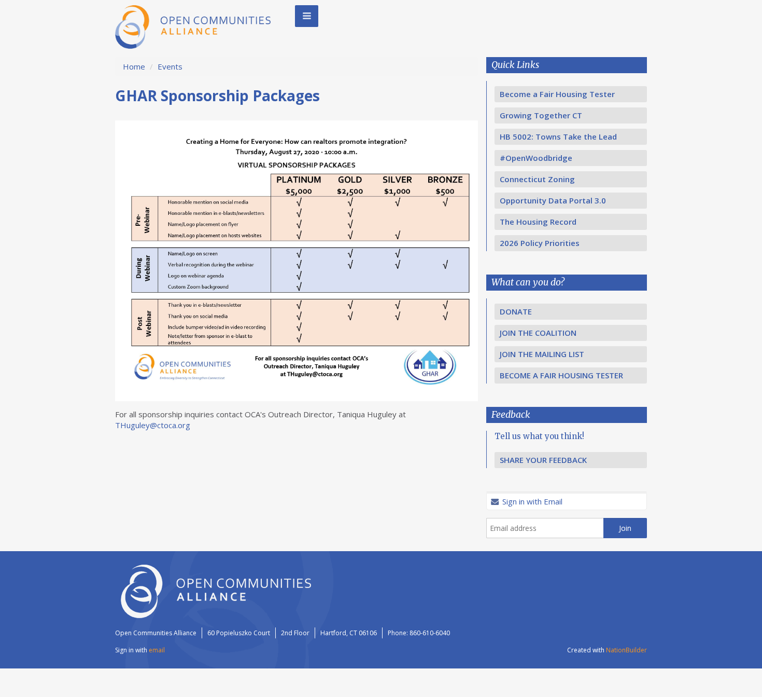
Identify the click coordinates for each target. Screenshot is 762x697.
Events (170, 66)
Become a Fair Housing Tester (557, 94)
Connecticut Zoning (537, 179)
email (157, 650)
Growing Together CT (541, 115)
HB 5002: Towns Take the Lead (558, 136)
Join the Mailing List (542, 354)
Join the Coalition (538, 332)
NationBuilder (626, 650)
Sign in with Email (531, 501)
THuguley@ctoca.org (152, 425)
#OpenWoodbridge (536, 158)
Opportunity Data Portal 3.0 (553, 200)
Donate (516, 311)
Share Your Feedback (543, 460)
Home (134, 66)
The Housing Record (538, 221)
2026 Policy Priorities (540, 243)
